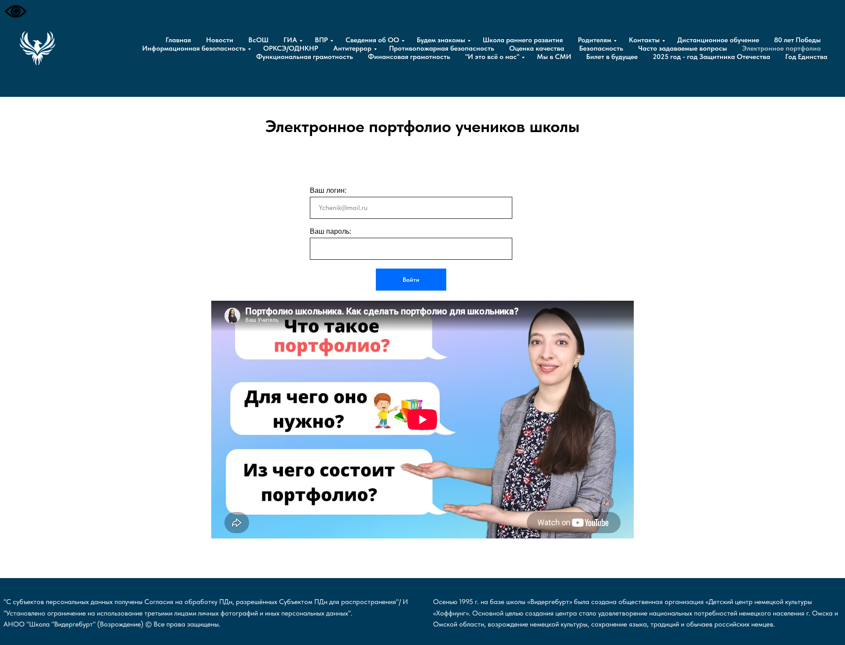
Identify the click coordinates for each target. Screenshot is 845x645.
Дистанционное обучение (718, 40)
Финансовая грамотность (409, 56)
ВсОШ (258, 40)
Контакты (644, 40)
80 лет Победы (797, 40)
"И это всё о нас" (492, 56)
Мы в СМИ (554, 56)
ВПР (321, 40)
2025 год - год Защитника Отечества (711, 56)
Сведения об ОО (372, 40)
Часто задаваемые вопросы (682, 48)
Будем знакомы (441, 40)
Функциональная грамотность (304, 56)
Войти (411, 279)
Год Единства (806, 56)
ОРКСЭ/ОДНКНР (290, 48)
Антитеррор (352, 48)
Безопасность (601, 48)
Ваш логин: (328, 190)
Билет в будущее (612, 56)
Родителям (594, 40)
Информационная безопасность (194, 48)
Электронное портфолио (781, 48)
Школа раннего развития (523, 40)
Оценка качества (536, 48)
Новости (219, 40)
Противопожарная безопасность (441, 48)
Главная (178, 40)
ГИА (290, 40)
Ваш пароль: (330, 231)
